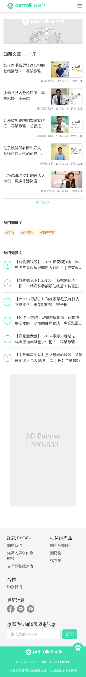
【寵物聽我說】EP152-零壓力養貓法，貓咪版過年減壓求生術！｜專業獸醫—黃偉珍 (48, 339)
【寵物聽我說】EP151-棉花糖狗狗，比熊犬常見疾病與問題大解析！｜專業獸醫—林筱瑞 (48, 265)
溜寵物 (55, 553)
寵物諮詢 (27, 232)
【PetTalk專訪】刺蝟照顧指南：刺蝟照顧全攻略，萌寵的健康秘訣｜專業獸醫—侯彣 (48, 320)
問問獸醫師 (59, 545)
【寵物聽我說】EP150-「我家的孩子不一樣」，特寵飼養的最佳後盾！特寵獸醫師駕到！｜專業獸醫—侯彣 (48, 283)
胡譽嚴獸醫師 (45, 136)
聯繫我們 (14, 587)
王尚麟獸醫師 (45, 108)
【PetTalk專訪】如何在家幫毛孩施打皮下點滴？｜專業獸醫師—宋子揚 (47, 302)
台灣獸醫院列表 (20, 566)
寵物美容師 (47, 232)
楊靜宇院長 (47, 191)
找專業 (55, 560)
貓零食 (10, 232)
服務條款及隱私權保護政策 (28, 671)
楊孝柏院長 (47, 81)
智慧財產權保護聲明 (63, 671)
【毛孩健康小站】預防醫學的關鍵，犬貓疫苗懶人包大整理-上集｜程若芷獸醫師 (48, 358)
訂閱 (70, 634)
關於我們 (14, 545)
